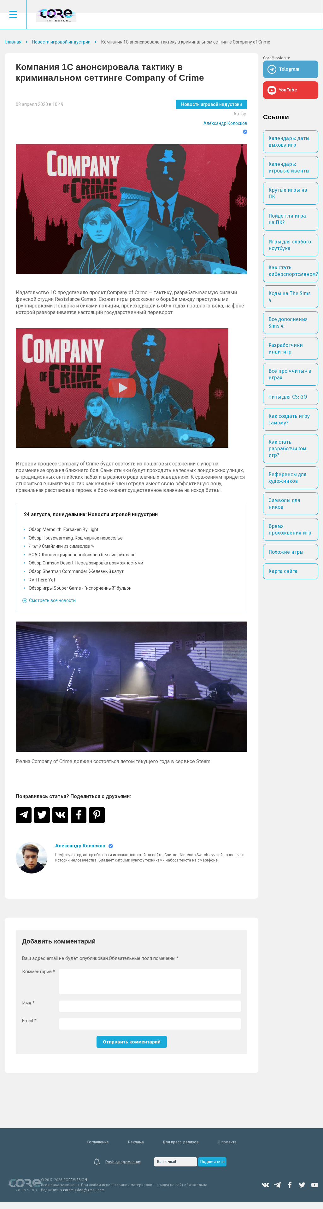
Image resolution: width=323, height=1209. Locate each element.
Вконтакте (265, 1185)
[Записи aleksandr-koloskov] (31, 857)
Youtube (314, 1185)
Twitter (302, 1185)
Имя (28, 1003)
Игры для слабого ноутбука (289, 245)
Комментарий (38, 971)
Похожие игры (285, 552)
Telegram (277, 1185)
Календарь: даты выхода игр (288, 141)
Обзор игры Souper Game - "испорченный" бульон (80, 588)
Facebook (290, 1185)
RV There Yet (42, 579)
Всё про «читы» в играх (289, 374)
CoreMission (56, 15)
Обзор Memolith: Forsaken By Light (63, 529)
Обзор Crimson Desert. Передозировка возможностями (86, 562)
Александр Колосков (225, 123)
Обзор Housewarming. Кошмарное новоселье (76, 537)
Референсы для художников (287, 477)
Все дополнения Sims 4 (288, 322)
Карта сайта (282, 571)
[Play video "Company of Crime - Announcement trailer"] (122, 388)
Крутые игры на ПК (287, 193)
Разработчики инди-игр (285, 348)
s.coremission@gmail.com (82, 1190)
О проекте (227, 1142)
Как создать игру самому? (289, 419)
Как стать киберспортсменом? (293, 271)
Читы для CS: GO (287, 397)
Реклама (136, 1142)
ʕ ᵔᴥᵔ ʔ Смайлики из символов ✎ (62, 546)
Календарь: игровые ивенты (288, 167)
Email (29, 1021)
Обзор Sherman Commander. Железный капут (76, 571)
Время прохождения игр (289, 529)
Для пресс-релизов (181, 1142)
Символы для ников (284, 503)
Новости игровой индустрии (211, 104)
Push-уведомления (123, 1161)
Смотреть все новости (52, 600)
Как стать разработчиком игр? (287, 448)
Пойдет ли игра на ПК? (287, 219)
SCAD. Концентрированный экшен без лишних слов (82, 554)
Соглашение (98, 1142)
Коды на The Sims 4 (289, 296)
